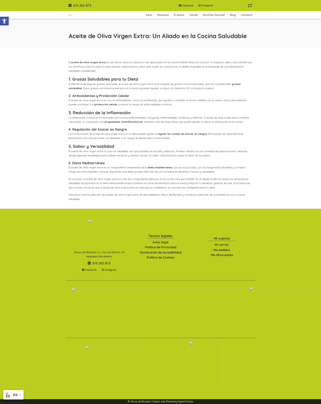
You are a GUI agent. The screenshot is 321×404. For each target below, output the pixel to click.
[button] (4, 21)
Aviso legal (161, 242)
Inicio (149, 15)
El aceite (179, 15)
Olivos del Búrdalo (171, 194)
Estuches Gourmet (214, 15)
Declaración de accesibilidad (160, 252)
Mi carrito (222, 245)
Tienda (193, 15)
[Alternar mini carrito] (250, 5)
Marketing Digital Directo (179, 401)
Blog (233, 15)
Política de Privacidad (160, 247)
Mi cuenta (222, 238)
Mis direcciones (222, 255)
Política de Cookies (160, 257)
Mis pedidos (221, 250)
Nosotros (163, 15)
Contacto (246, 15)
